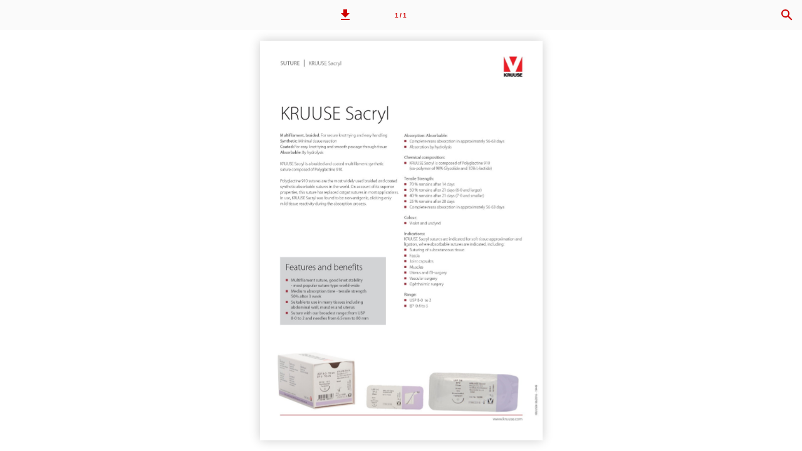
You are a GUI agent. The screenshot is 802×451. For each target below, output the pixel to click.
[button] (345, 15)
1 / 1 (401, 15)
